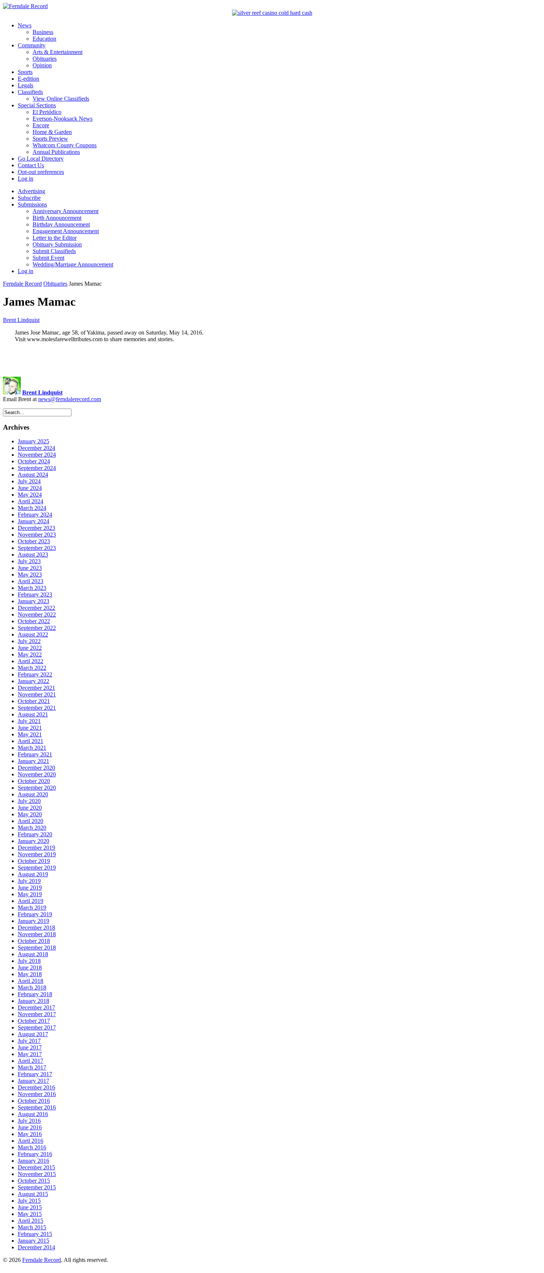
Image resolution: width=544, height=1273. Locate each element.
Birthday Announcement (61, 224)
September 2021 (37, 708)
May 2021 (30, 734)
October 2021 (34, 701)
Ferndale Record (22, 284)
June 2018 (30, 967)
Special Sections (37, 105)
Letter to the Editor (55, 238)
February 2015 (35, 1234)
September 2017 (37, 1027)
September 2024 (37, 468)
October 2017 (34, 1021)
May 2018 (30, 974)
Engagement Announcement (66, 231)
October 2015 (34, 1181)
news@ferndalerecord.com (69, 399)
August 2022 (33, 634)
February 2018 (35, 994)
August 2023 (33, 554)
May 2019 (30, 894)
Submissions (32, 204)
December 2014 (36, 1247)
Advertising (31, 191)
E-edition (28, 78)
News (24, 25)
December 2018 (36, 927)
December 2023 (36, 528)
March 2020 (32, 827)
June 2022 (30, 648)
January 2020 (33, 841)
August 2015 (33, 1194)
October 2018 (34, 941)
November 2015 (37, 1174)
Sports (25, 72)
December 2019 (36, 847)
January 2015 (33, 1240)
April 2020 (30, 821)
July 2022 (29, 641)
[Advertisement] (272, 360)
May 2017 (30, 1054)
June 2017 (30, 1047)
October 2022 (34, 621)
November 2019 (37, 854)
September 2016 (37, 1107)
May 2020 (30, 814)
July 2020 (29, 801)
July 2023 (29, 561)
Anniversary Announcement (65, 211)
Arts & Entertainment (58, 52)
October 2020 (34, 781)
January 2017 (33, 1081)
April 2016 (30, 1141)
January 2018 (33, 1001)
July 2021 (29, 721)
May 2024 (30, 494)
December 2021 (36, 688)
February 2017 (35, 1074)
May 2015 (30, 1214)
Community (32, 45)
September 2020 (37, 788)
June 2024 (30, 488)
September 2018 (37, 947)
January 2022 (33, 681)
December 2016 (36, 1087)
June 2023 (30, 568)
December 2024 (36, 448)
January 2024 (33, 521)
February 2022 (35, 674)
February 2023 (35, 594)
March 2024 (32, 508)
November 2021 (37, 694)
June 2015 (30, 1207)
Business (43, 32)
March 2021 (32, 748)
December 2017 (36, 1007)
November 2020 (37, 774)
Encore (41, 125)
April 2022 (30, 661)
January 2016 (33, 1161)
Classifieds (30, 92)
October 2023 (34, 541)
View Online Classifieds (61, 98)
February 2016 (35, 1154)
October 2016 (34, 1101)
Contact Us (31, 165)
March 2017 (32, 1067)
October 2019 (34, 861)
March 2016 (32, 1147)
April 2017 (30, 1061)
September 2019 (37, 867)
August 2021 (33, 714)
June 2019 (30, 887)
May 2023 (30, 574)
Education (44, 39)
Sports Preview (50, 138)
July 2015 (29, 1201)
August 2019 (33, 874)
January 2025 (33, 441)
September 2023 (37, 548)
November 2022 (37, 614)
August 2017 (33, 1034)
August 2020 (33, 794)
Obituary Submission (57, 244)
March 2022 (32, 668)
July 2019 (29, 881)
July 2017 (29, 1041)
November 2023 (37, 534)
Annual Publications (56, 152)
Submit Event (48, 258)
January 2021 (33, 761)
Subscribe (29, 198)
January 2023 (33, 601)
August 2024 (33, 474)
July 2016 (29, 1121)
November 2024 (37, 454)
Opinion (42, 65)
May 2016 (30, 1134)
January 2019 (33, 921)
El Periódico (47, 112)
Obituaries (45, 59)
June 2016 (30, 1127)
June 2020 (30, 808)
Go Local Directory (41, 158)
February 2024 (35, 514)
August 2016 (33, 1114)
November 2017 (37, 1014)
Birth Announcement (57, 218)
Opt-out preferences (41, 172)
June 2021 (30, 728)
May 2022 (30, 654)
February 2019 (35, 914)
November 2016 (37, 1094)
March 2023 (32, 588)
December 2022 (36, 608)
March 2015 (32, 1227)
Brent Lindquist (21, 320)
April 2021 (30, 741)
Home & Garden (52, 132)
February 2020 (35, 834)
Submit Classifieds (54, 251)
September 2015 (37, 1187)
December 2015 (36, 1167)
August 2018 (33, 954)
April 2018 (30, 981)
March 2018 (32, 987)
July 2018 (29, 961)
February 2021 (35, 754)
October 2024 (34, 461)
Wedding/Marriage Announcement (73, 264)
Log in (25, 178)
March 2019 (32, 907)
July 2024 (29, 481)
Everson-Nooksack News (63, 118)
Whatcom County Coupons (65, 145)
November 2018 (37, 934)
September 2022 (37, 628)
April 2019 (30, 901)
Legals (25, 85)
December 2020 (36, 768)
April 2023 (30, 581)
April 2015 (30, 1220)
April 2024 (30, 501)
